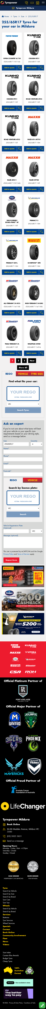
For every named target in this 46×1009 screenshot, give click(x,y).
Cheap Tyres (7, 961)
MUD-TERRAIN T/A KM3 (34, 303)
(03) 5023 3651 (14, 836)
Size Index (7, 952)
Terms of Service (23, 554)
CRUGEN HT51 (34, 58)
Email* (6, 463)
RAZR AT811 (12, 180)
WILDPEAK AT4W (34, 344)
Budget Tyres (7, 958)
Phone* (6, 456)
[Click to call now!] (26, 3)
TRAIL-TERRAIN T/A (12, 344)
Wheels (6, 905)
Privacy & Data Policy (16, 1003)
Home (6, 16)
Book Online (9, 932)
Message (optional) (10, 535)
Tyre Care (6, 900)
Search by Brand (9, 897)
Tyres (5, 888)
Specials (6, 926)
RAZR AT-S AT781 (34, 139)
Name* (6, 448)
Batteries (6, 917)
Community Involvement (14, 935)
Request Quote (11, 560)
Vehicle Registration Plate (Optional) (13, 526)
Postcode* (7, 471)
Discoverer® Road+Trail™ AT (12, 221)
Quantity (34, 441)
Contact (6, 929)
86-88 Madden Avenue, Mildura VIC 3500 (23, 830)
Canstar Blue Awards (11, 955)
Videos (6, 944)
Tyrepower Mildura (25, 8)
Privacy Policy (8, 554)
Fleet (5, 938)
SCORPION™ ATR (34, 263)
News (5, 941)
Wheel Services (9, 923)
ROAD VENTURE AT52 (34, 99)
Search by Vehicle (10, 891)
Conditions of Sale (29, 1003)
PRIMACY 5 (34, 220)
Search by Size (8, 894)
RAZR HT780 (34, 180)
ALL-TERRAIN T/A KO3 (12, 303)
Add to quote (9, 68)
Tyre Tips (6, 902)
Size (5, 441)
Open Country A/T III (12, 58)
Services (6, 914)
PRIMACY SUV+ (12, 263)
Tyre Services (8, 920)
